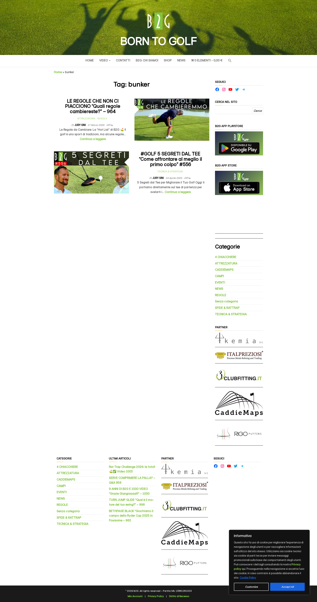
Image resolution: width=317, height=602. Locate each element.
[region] (269, 562)
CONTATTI (123, 60)
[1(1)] (239, 143)
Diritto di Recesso (179, 596)
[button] (229, 61)
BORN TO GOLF (158, 41)
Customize (251, 586)
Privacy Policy (156, 596)
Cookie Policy (248, 577)
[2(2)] (239, 183)
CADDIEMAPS (224, 270)
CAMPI (219, 276)
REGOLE (102, 118)
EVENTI (220, 282)
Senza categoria (226, 301)
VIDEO (104, 60)
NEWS (181, 60)
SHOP (168, 60)
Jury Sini (80, 125)
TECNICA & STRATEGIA (170, 171)
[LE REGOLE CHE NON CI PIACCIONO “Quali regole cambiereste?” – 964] (171, 119)
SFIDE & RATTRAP (227, 308)
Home (89, 60)
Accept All (287, 586)
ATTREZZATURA (86, 118)
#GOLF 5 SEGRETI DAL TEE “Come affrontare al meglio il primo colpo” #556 (170, 159)
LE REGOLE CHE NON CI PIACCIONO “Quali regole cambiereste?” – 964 (92, 106)
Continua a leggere (93, 139)
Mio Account (135, 596)
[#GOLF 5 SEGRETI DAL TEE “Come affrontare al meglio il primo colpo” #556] (91, 172)
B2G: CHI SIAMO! (147, 60)
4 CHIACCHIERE (225, 257)
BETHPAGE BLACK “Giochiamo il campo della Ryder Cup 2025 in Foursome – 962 (131, 515)
